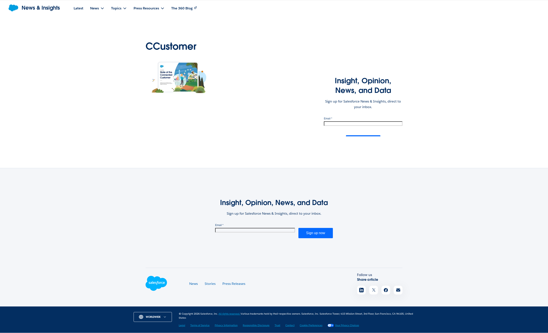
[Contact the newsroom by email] (398, 290)
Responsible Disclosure (256, 325)
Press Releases (233, 283)
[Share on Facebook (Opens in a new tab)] (385, 290)
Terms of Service (200, 325)
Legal (182, 325)
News (193, 283)
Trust (277, 325)
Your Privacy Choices (347, 325)
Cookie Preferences (311, 325)
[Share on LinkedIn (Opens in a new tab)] (361, 290)
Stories (210, 283)
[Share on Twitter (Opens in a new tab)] (373, 290)
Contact (290, 325)
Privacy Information (226, 325)
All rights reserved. (230, 313)
